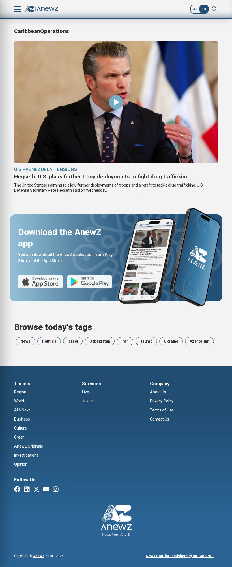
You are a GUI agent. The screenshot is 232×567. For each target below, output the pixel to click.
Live (85, 392)
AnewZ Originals (28, 446)
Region (20, 392)
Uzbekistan (99, 341)
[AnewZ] (116, 521)
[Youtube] (46, 489)
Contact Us (159, 419)
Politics (49, 341)
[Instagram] (56, 489)
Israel (73, 341)
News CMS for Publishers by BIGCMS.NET (180, 556)
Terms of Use (161, 410)
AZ (195, 9)
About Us (158, 392)
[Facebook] (17, 489)
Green (19, 437)
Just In (88, 401)
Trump (146, 341)
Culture (20, 428)
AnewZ (38, 556)
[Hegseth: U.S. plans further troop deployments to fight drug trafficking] (116, 102)
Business (22, 419)
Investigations (26, 455)
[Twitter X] (36, 489)
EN (204, 9)
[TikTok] (65, 489)
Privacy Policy (162, 401)
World (19, 401)
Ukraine (171, 341)
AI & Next (22, 410)
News (25, 341)
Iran (124, 341)
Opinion (20, 464)
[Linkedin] (27, 489)
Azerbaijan (199, 341)
